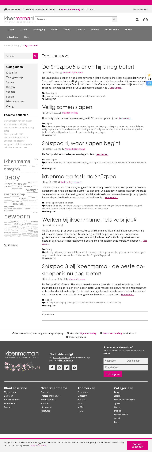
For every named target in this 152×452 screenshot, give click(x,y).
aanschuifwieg (114, 302)
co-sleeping (122, 126)
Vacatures (45, 410)
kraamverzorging (34, 222)
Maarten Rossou (70, 112)
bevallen (6, 230)
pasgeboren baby (29, 234)
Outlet (128, 29)
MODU (80, 407)
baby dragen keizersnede (12, 235)
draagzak (12, 169)
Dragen (10, 87)
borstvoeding (34, 221)
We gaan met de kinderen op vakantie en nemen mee (18, 146)
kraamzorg (15, 224)
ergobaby (54, 252)
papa (19, 222)
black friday (21, 232)
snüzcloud (103, 208)
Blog (26, 37)
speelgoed (24, 227)
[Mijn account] (137, 19)
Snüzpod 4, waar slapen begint (81, 143)
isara (23, 172)
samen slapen (71, 96)
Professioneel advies (51, 395)
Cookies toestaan (137, 445)
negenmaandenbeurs (52, 255)
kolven (4, 222)
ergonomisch (34, 182)
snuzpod (59, 96)
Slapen (53, 93)
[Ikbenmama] (19, 19)
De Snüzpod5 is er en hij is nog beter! (88, 66)
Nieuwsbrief (46, 407)
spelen (107, 252)
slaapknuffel (12, 222)
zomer (36, 202)
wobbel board (37, 233)
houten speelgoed (29, 228)
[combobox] (73, 19)
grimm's (30, 224)
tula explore (31, 200)
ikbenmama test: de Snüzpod (79, 176)
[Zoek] (114, 19)
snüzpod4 (55, 132)
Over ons (45, 392)
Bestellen (8, 395)
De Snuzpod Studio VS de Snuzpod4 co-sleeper (16, 139)
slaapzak (7, 209)
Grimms (81, 399)
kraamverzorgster (7, 224)
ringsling (13, 185)
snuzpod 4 (137, 129)
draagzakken (11, 183)
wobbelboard (8, 200)
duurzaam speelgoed (35, 235)
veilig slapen (48, 129)
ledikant (17, 228)
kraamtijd (19, 225)
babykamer (90, 96)
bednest (46, 132)
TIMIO (80, 410)
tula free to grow (17, 206)
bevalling (28, 223)
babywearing (15, 221)
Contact (8, 407)
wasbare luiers (97, 252)
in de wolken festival (73, 255)
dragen (62, 252)
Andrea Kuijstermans (73, 72)
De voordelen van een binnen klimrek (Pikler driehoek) (18, 122)
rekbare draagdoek (7, 232)
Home (7, 45)
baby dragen (9, 207)
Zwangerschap (14, 77)
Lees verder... (116, 87)
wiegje (81, 96)
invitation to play (37, 234)
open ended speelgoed (8, 234)
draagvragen (34, 234)
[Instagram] (59, 367)
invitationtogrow (36, 227)
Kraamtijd (11, 72)
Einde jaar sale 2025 (13, 134)
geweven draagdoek (34, 231)
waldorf (5, 235)
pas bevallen (66, 132)
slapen (140, 126)
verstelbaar (14, 185)
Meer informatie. (39, 445)
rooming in (85, 129)
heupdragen (37, 164)
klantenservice (66, 360)
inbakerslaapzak (20, 234)
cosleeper (50, 96)
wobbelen (11, 200)
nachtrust (22, 222)
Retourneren (10, 403)
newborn (133, 162)
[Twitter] (66, 367)
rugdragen (32, 165)
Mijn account (10, 392)
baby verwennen (7, 235)
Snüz (79, 403)
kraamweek (74, 129)
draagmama (33, 226)
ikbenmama (51, 126)
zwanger (72, 126)
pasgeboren (35, 212)
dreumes (19, 186)
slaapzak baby (15, 230)
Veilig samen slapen (67, 107)
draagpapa (28, 226)
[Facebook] (52, 367)
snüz (93, 126)
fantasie (23, 200)
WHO (93, 129)
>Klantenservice (140, 9)
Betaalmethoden (12, 399)
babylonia (29, 172)
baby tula (17, 203)
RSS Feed (12, 245)
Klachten (45, 403)
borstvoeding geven (16, 235)
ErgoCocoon (30, 192)
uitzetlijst (23, 185)
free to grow (33, 166)
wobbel (114, 252)
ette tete (21, 235)
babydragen (6, 227)
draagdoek (8, 186)
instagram (141, 252)
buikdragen (23, 165)
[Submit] (35, 56)
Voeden (10, 91)
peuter (30, 182)
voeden (85, 252)
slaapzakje (27, 208)
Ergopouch (105, 255)
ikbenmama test (65, 202)
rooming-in (100, 132)
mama (16, 223)
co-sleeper (62, 126)
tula (47, 252)
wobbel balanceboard (15, 232)
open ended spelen (26, 235)
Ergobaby (82, 395)
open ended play (17, 201)
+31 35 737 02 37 (61, 357)
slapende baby (36, 232)
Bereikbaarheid (48, 399)
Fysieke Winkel (121, 414)
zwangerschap (84, 126)
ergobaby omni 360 (34, 200)
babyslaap (16, 233)
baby (59, 162)
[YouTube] (74, 367)
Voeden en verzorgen (124, 399)
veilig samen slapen (106, 129)
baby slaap (23, 234)
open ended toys (15, 226)
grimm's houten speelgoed (34, 224)
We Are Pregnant (91, 255)
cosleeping (101, 126)
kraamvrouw (25, 224)
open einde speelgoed (30, 235)
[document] (76, 445)
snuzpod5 (101, 96)
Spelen (10, 96)
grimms (122, 252)
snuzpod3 (124, 162)
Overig (48, 249)
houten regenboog (13, 234)
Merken (117, 410)
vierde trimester (123, 129)
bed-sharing (89, 132)
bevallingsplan (23, 232)
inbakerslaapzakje (16, 188)
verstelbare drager (14, 164)
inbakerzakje (35, 186)
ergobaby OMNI (16, 234)
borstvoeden (24, 233)
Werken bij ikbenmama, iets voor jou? (89, 219)
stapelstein (24, 235)
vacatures (131, 252)
